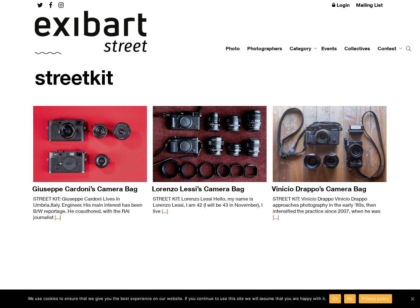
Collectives (357, 48)
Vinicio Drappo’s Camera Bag (319, 188)
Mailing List (369, 5)
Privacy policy (375, 298)
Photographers (264, 48)
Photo (233, 48)
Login (343, 5)
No (350, 298)
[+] (90, 144)
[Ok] (412, 299)
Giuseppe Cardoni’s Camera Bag (84, 188)
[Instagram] (61, 5)
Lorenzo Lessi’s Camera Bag (198, 188)
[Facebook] (51, 5)
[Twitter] (40, 5)
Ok (335, 298)
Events (329, 48)
